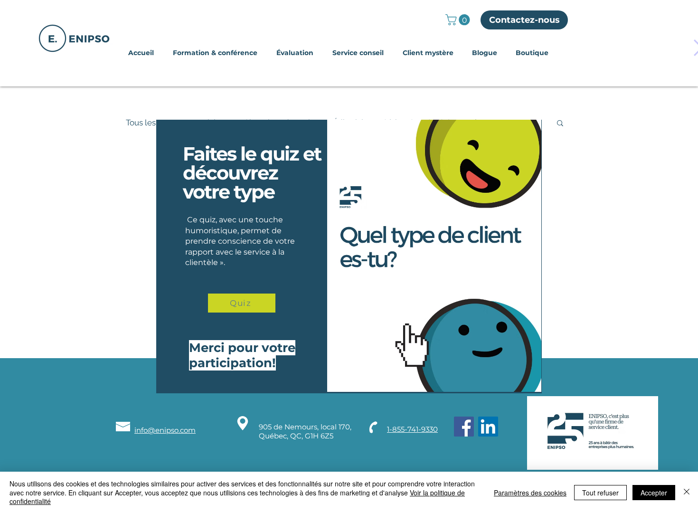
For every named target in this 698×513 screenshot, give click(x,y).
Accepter (654, 492)
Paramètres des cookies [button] (530, 492)
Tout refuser (600, 492)
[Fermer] (686, 492)
